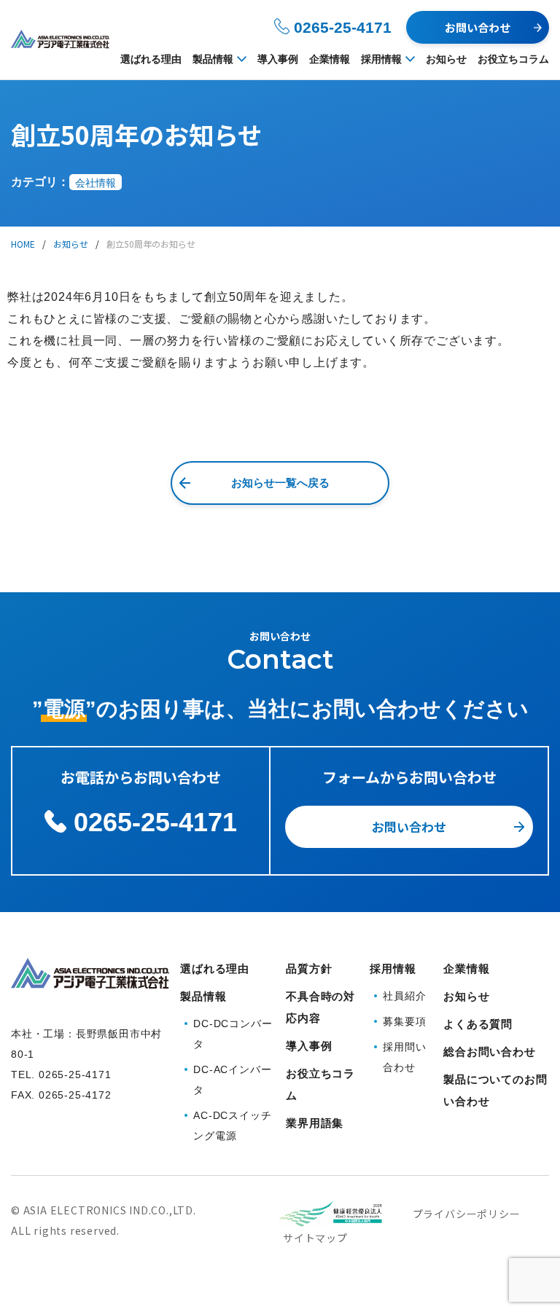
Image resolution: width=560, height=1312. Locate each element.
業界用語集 (314, 1123)
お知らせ (446, 59)
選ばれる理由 (151, 59)
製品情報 (212, 59)
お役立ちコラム (513, 59)
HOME (23, 243)
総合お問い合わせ (489, 1051)
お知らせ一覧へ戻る (280, 482)
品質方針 (309, 968)
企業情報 (329, 59)
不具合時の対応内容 (320, 1007)
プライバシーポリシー (467, 1213)
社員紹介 (404, 996)
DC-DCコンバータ (232, 1034)
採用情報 (381, 59)
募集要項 (404, 1021)
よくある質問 (478, 1024)
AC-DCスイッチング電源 (232, 1125)
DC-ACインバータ (232, 1080)
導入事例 (277, 59)
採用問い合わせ (404, 1057)
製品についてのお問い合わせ (495, 1090)
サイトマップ (315, 1237)
